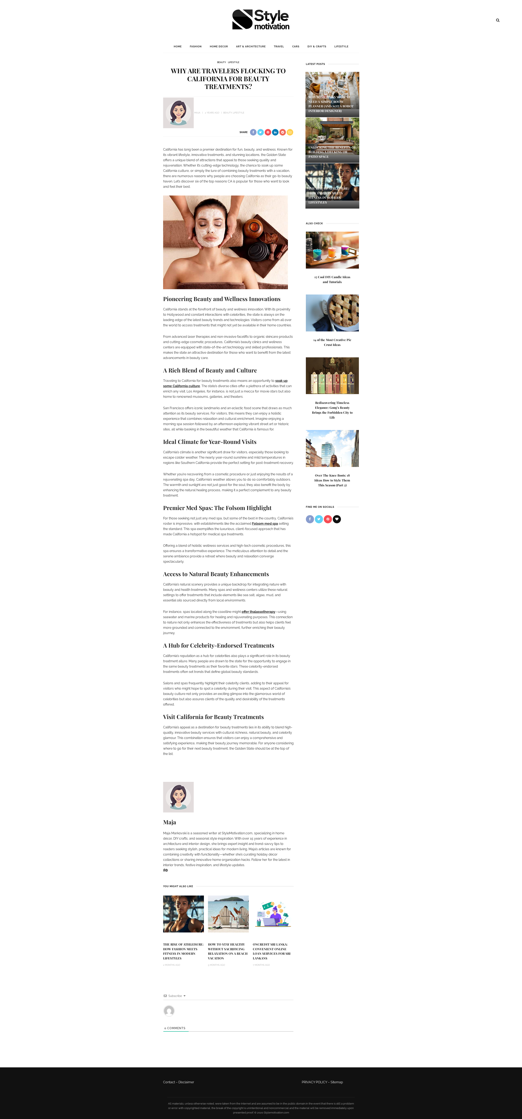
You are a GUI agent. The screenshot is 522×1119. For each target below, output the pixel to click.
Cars (295, 46)
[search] (498, 20)
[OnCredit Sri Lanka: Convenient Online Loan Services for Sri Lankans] (273, 914)
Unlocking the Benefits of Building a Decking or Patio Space (332, 152)
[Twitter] (319, 519)
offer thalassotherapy (258, 612)
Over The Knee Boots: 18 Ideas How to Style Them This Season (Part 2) (332, 480)
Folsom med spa (265, 524)
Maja (197, 112)
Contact (169, 1082)
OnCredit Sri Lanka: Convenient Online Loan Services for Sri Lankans (272, 951)
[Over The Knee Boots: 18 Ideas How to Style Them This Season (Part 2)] (332, 448)
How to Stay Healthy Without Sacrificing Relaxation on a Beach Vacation (228, 951)
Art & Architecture (251, 46)
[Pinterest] (166, 870)
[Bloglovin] (337, 519)
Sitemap (337, 1082)
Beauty (221, 62)
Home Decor (219, 46)
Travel (279, 46)
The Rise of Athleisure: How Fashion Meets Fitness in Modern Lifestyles (183, 951)
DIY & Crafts (316, 46)
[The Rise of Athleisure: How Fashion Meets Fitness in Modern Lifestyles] (183, 914)
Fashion (196, 46)
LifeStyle (341, 46)
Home (178, 46)
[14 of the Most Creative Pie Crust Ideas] (332, 312)
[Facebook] (164, 870)
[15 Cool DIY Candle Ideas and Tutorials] (332, 250)
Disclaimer (186, 1082)
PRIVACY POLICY (314, 1082)
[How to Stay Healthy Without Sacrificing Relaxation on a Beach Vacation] (228, 914)
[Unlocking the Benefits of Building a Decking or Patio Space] (332, 136)
